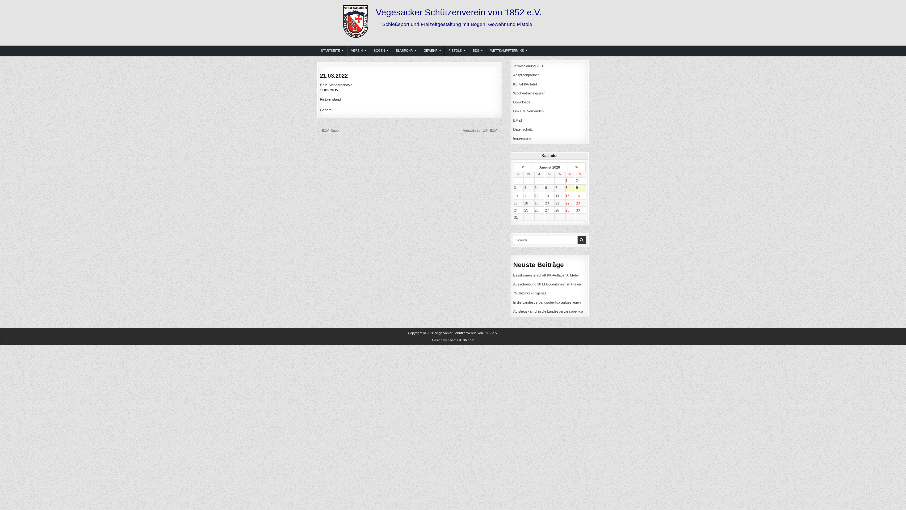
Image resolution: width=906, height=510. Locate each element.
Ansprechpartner (526, 75)
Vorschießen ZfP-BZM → (482, 130)
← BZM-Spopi (328, 130)
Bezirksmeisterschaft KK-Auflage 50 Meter (546, 275)
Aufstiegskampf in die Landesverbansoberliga (548, 311)
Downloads (521, 102)
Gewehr (430, 50)
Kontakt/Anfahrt (525, 84)
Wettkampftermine (507, 50)
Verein (357, 50)
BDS (476, 50)
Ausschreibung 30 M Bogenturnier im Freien (547, 284)
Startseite (330, 50)
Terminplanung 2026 (528, 66)
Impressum (522, 138)
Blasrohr (404, 50)
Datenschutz (523, 129)
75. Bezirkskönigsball (529, 293)
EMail (517, 120)
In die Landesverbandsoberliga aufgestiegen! (547, 302)
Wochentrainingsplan (529, 93)
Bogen (379, 50)
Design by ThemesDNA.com (453, 340)
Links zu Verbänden (528, 111)
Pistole (455, 50)
